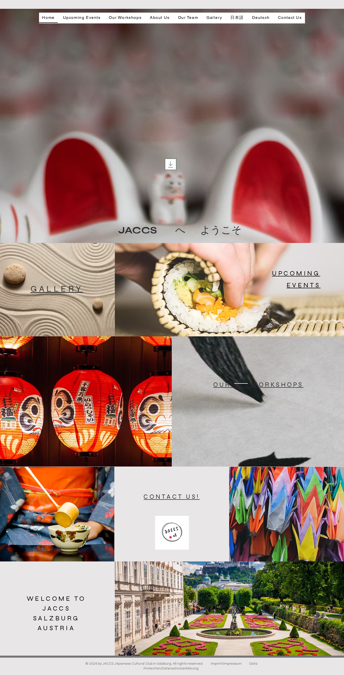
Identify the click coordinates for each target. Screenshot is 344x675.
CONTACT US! (172, 497)
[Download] (170, 164)
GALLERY (56, 289)
